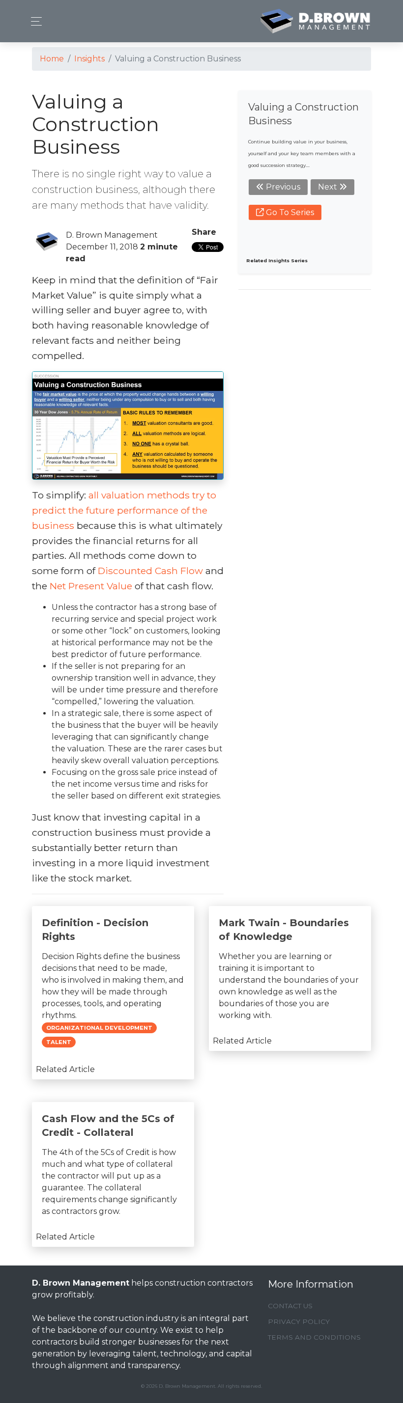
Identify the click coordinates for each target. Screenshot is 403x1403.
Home (52, 58)
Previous (282, 187)
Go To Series (289, 212)
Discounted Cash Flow (150, 571)
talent (58, 1042)
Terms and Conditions (314, 1337)
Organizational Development (99, 1027)
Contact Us (290, 1306)
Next (328, 187)
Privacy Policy (299, 1321)
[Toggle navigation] (34, 21)
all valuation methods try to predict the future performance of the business (124, 510)
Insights (89, 58)
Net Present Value (91, 586)
